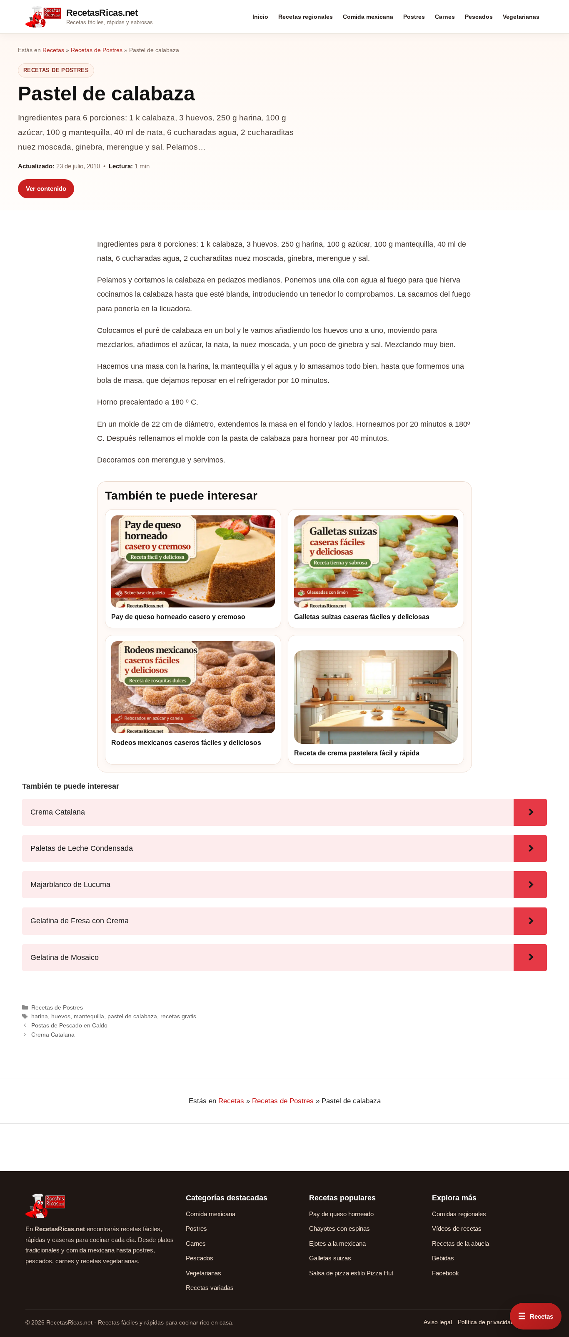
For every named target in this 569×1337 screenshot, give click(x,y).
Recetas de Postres (96, 50)
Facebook (445, 1273)
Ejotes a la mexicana (337, 1243)
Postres (414, 16)
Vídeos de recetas (457, 1228)
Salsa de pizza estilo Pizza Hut (351, 1273)
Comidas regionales (459, 1213)
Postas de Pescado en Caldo (69, 1025)
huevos (60, 1016)
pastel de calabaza (132, 1016)
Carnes (445, 16)
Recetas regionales (305, 16)
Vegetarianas (521, 16)
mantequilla (89, 1016)
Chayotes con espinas (339, 1228)
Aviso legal (438, 1322)
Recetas (53, 50)
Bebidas (443, 1258)
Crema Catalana (53, 1034)
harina (39, 1016)
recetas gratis (178, 1016)
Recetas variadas (210, 1287)
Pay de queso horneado (341, 1213)
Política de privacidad (486, 1322)
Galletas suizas (330, 1258)
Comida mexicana (368, 16)
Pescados (479, 16)
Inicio (260, 16)
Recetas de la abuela (460, 1243)
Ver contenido (46, 188)
